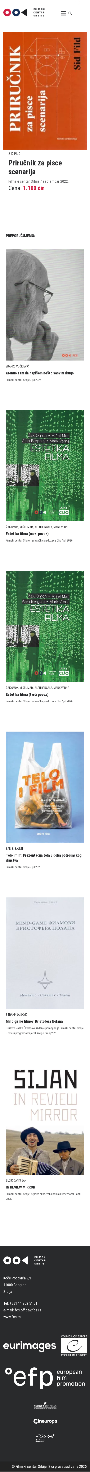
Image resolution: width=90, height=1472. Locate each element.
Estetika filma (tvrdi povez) (27, 694)
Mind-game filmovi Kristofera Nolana (34, 1021)
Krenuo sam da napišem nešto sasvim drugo (40, 373)
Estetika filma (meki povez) (27, 533)
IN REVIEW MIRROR (20, 1187)
